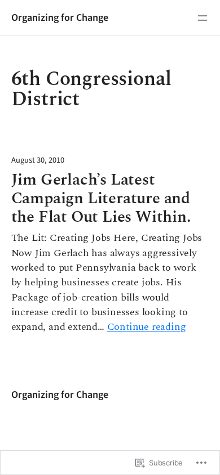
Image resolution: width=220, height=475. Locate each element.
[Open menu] (202, 18)
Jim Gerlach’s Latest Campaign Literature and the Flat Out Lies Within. (101, 199)
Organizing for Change (59, 17)
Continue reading (146, 327)
